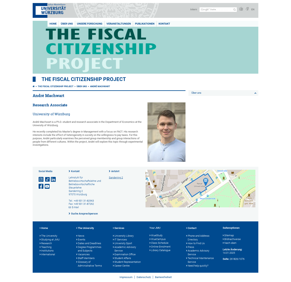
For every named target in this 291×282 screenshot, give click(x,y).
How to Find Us (196, 243)
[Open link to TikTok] (47, 179)
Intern (193, 9)
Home (53, 23)
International (48, 254)
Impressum (126, 277)
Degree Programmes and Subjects (89, 249)
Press (191, 247)
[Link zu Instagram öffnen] (41, 179)
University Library (124, 235)
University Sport (123, 243)
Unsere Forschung (89, 23)
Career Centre (122, 265)
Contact (192, 228)
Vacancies (84, 254)
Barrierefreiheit (163, 277)
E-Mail (75, 207)
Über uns (67, 23)
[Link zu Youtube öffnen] (47, 186)
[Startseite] (34, 86)
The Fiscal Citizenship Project (84, 79)
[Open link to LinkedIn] (53, 179)
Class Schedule (159, 242)
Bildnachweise (232, 239)
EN (252, 9)
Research (46, 243)
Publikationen (144, 23)
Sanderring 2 (116, 177)
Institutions (47, 250)
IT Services (120, 239)
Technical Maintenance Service (201, 260)
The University (49, 235)
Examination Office (125, 254)
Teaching (46, 247)
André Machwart (100, 86)
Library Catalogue (160, 250)
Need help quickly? (198, 265)
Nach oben (230, 242)
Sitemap (229, 235)
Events (81, 239)
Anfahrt (115, 171)
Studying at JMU (50, 239)
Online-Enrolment (160, 246)
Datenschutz (144, 277)
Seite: (226, 258)
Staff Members (86, 258)
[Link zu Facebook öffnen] (41, 186)
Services (119, 228)
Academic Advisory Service (125, 249)
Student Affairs (122, 258)
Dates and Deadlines (89, 243)
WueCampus (158, 239)
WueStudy (157, 235)
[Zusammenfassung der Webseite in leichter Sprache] (241, 9)
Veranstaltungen (119, 23)
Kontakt (164, 23)
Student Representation (127, 261)
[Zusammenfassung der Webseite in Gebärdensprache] (247, 9)
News (81, 235)
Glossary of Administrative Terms (90, 263)
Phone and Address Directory (198, 237)
